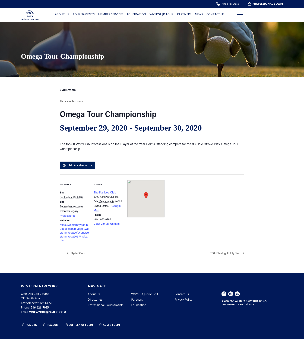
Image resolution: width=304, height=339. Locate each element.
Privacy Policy (183, 299)
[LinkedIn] (237, 293)
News (199, 14)
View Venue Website (107, 224)
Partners (184, 14)
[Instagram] (230, 293)
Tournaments (84, 14)
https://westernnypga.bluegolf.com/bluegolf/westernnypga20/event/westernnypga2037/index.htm (74, 232)
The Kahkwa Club (105, 192)
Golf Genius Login (80, 324)
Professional (67, 216)
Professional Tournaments (106, 305)
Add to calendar (78, 165)
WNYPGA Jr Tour (161, 14)
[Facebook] (223, 293)
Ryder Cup (77, 253)
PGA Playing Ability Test (225, 253)
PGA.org (31, 324)
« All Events (68, 90)
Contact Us (215, 14)
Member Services (111, 14)
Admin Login (111, 324)
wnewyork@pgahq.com (47, 312)
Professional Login (267, 4)
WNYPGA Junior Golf (144, 294)
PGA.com (52, 324)
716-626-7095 (230, 4)
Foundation (136, 14)
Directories (95, 299)
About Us (62, 14)
